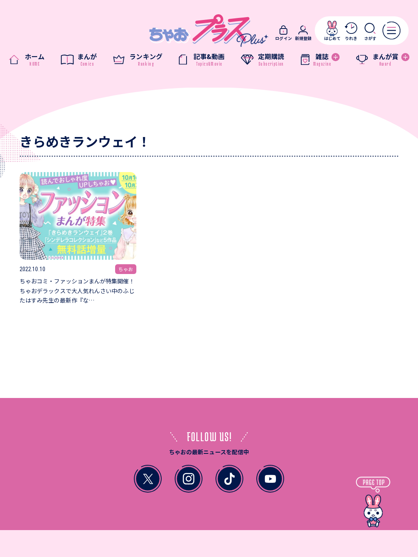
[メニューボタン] (391, 30)
